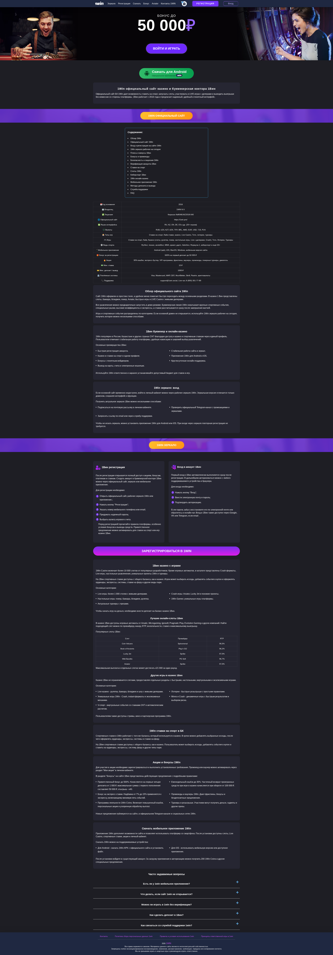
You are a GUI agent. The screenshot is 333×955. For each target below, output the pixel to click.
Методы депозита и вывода (142, 186)
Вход (230, 3)
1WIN (168, 943)
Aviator (155, 3)
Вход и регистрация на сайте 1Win (145, 145)
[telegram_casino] (184, 4)
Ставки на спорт (137, 167)
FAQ (132, 193)
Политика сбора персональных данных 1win (134, 936)
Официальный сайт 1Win (141, 142)
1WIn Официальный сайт (166, 115)
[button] (328, 944)
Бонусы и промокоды (139, 156)
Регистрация (124, 3)
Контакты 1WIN (168, 3)
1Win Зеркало (166, 445)
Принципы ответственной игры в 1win (217, 936)
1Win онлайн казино (139, 178)
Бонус (146, 3)
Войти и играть (166, 48)
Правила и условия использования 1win (177, 936)
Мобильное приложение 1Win (143, 182)
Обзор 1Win (135, 138)
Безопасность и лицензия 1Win (144, 160)
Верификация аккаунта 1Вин (143, 164)
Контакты (104, 936)
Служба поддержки (139, 189)
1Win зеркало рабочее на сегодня (145, 149)
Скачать (137, 3)
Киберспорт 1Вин (138, 175)
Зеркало (111, 3)
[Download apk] (166, 73)
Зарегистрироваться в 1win (166, 551)
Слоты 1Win (135, 171)
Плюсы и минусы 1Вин (140, 153)
